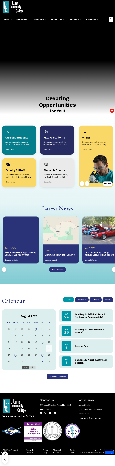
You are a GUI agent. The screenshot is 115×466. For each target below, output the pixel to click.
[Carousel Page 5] (106, 183)
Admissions (21, 19)
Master (68, 299)
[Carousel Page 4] (105, 183)
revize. (111, 450)
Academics (39, 19)
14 (42, 342)
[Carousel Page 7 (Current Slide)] (110, 183)
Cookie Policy (72, 451)
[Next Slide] (87, 183)
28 (42, 355)
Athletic (95, 299)
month (26, 367)
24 (15, 355)
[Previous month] (7, 314)
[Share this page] (5, 454)
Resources (91, 19)
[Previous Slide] (82, 183)
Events (108, 299)
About (6, 19)
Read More (48, 182)
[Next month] (51, 314)
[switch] (112, 111)
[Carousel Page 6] (108, 183)
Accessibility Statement (30, 451)
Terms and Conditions (57, 451)
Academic (82, 299)
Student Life (56, 19)
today (32, 367)
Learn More (10, 149)
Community (74, 19)
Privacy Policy (45, 451)
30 (36, 329)
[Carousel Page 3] (104, 183)
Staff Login (109, 453)
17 (15, 348)
